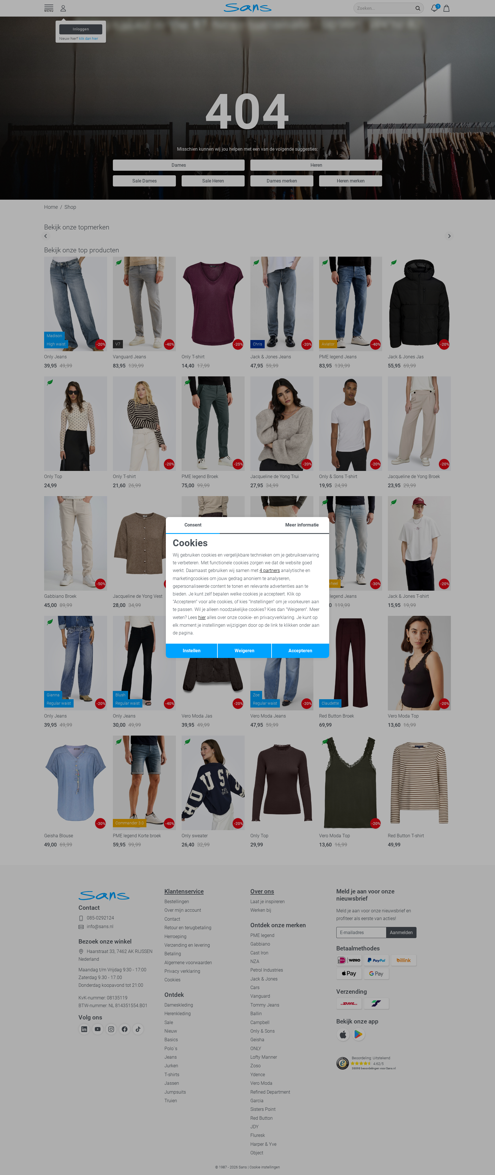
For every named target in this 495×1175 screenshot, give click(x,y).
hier (202, 617)
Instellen (192, 650)
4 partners (270, 570)
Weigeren (244, 650)
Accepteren (300, 650)
